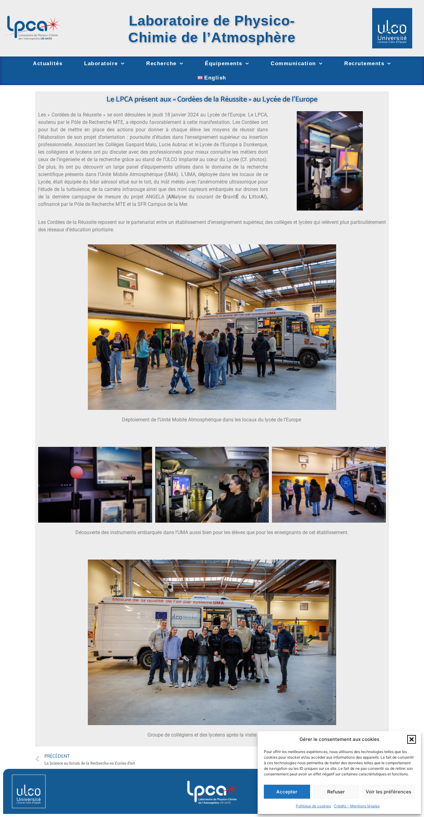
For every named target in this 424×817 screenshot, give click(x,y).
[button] (411, 739)
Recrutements (364, 63)
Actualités (47, 63)
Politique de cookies (313, 806)
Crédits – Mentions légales (357, 806)
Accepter (286, 792)
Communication (293, 63)
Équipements (223, 63)
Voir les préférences (388, 792)
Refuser (336, 792)
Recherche (161, 63)
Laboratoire (101, 63)
